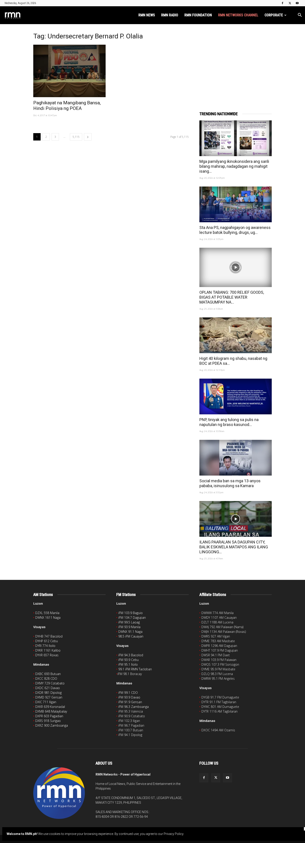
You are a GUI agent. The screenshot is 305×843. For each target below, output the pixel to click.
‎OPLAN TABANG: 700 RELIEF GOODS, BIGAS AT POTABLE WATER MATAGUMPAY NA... (231, 297)
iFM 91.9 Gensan (130, 702)
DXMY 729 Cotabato (50, 683)
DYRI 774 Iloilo (45, 646)
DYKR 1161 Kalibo (48, 650)
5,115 (76, 137)
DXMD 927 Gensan (48, 697)
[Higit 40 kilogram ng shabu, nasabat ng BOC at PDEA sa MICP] (235, 335)
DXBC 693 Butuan (48, 674)
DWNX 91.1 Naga (130, 631)
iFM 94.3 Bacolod (130, 655)
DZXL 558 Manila (47, 613)
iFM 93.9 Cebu (128, 660)
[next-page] (88, 136)
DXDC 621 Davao (47, 688)
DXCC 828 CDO (46, 678)
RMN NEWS (146, 15)
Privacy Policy (173, 834)
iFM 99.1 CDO (128, 692)
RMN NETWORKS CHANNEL (238, 15)
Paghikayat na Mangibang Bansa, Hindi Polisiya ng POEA (67, 105)
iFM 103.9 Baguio (130, 613)
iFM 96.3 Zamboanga (133, 707)
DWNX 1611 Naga (48, 617)
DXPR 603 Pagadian (49, 716)
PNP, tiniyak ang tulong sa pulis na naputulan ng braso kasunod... (229, 422)
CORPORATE (274, 15)
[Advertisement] (235, 62)
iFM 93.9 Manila (129, 627)
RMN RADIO (169, 15)
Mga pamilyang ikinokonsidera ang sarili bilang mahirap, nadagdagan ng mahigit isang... (234, 166)
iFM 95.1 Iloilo (128, 664)
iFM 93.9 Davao (129, 697)
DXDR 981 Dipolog (48, 692)
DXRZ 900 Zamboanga (51, 725)
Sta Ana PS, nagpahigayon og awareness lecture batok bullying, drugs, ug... (235, 230)
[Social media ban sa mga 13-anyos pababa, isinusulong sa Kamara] (235, 458)
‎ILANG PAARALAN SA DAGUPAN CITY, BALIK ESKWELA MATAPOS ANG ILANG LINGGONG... (233, 547)
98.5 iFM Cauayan (130, 636)
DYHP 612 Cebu (46, 641)
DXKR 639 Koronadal (50, 707)
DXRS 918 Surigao (48, 721)
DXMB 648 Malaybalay (51, 711)
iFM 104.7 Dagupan (132, 617)
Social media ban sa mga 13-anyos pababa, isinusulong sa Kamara (230, 483)
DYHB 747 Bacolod (49, 636)
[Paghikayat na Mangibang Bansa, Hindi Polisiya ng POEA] (69, 71)
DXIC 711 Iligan (45, 702)
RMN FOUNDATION (198, 15)
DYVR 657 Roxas (46, 655)
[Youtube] (297, 3)
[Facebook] (282, 3)
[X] (289, 3)
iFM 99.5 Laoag (129, 622)
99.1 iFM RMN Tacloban (135, 669)
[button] (299, 15)
